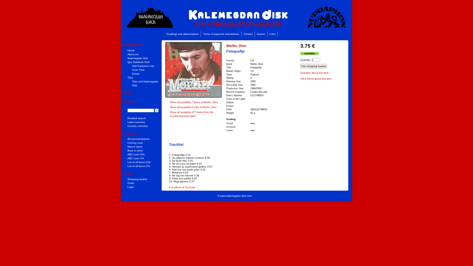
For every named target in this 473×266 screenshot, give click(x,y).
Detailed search (136, 118)
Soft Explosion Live (143, 65)
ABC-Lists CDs (136, 154)
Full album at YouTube (182, 187)
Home (131, 50)
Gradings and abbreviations (182, 34)
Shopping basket (137, 179)
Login (130, 186)
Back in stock (135, 150)
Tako (130, 77)
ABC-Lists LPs (135, 158)
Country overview (137, 126)
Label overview (136, 122)
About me (133, 54)
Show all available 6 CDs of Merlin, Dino (193, 107)
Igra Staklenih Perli (138, 62)
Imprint (261, 34)
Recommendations (138, 138)
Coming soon (135, 142)
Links (272, 34)
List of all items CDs (139, 162)
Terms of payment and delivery (221, 34)
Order (130, 183)
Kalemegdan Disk (137, 58)
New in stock (134, 146)
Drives (135, 73)
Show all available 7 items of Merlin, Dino (194, 102)
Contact (248, 34)
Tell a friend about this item (316, 78)
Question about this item (314, 72)
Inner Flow (138, 69)
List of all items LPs (138, 166)
